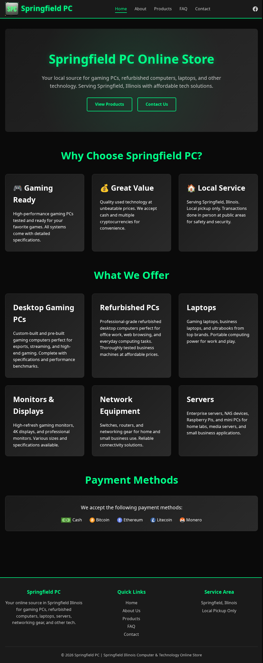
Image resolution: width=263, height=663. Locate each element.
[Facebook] (255, 9)
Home (121, 9)
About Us (131, 610)
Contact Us (157, 104)
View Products (109, 104)
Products (163, 9)
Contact (202, 9)
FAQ (183, 9)
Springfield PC (46, 8)
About (140, 9)
